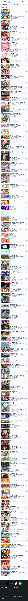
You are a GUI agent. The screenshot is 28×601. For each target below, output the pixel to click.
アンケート (4, 591)
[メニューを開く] (2, 2)
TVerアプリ (16, 587)
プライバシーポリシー (18, 594)
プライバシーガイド (5, 596)
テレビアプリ (4, 589)
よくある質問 (4, 587)
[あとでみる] (26, 11)
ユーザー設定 (16, 591)
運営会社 (3, 598)
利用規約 (3, 594)
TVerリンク (16, 589)
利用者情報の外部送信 (18, 596)
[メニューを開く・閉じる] (26, 2)
